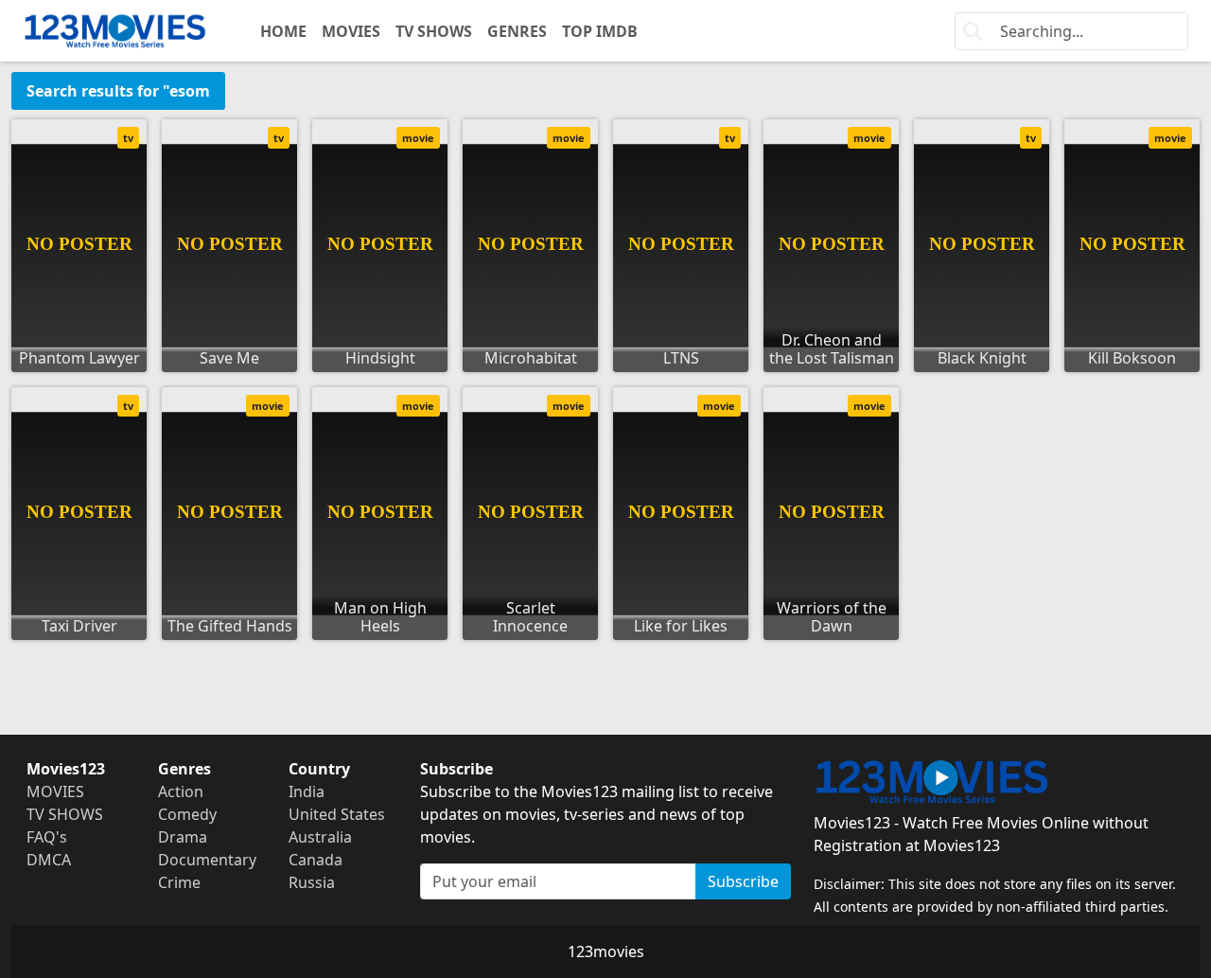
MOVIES (351, 31)
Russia (312, 882)
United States (337, 814)
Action (180, 791)
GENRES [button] (517, 31)
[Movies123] (115, 31)
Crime (179, 882)
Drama (182, 837)
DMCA (48, 859)
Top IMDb (600, 31)
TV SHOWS (433, 31)
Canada (315, 859)
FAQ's (46, 837)
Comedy (187, 814)
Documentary (207, 859)
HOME (283, 31)
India (307, 791)
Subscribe (743, 881)
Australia (320, 837)
